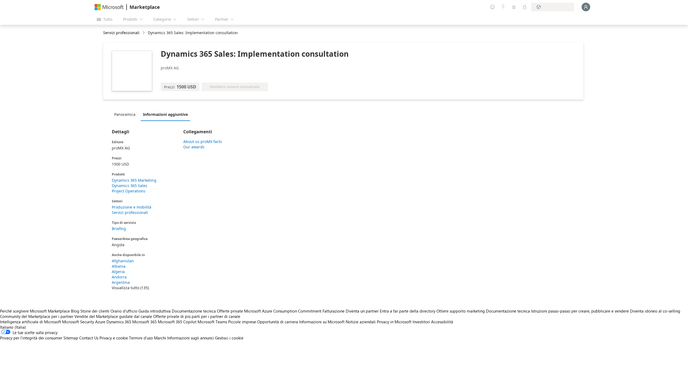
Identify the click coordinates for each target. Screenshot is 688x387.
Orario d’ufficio (123, 311)
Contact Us (88, 338)
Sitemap (70, 338)
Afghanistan (123, 260)
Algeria (118, 271)
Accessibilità (442, 321)
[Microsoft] (109, 7)
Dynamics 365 (118, 321)
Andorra (119, 277)
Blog (75, 311)
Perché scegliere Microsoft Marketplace (35, 311)
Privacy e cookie (113, 338)
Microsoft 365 (144, 321)
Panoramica (124, 114)
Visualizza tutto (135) (130, 287)
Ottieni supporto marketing (460, 311)
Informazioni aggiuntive (165, 114)
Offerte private (230, 311)
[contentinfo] (144, 33)
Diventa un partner (362, 311)
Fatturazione (333, 311)
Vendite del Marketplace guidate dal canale (113, 316)
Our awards (194, 146)
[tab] (126, 114)
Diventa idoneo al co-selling (655, 311)
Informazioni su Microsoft (322, 321)
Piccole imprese (242, 321)
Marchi (160, 338)
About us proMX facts (202, 141)
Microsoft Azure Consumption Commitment (283, 311)
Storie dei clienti (94, 311)
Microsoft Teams (212, 321)
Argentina (121, 282)
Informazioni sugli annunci (190, 338)
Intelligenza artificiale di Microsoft (30, 321)
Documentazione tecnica (194, 311)
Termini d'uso (141, 338)
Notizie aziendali (361, 321)
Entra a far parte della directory (407, 311)
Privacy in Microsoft (394, 321)
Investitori (421, 321)
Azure (100, 321)
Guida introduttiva (154, 311)
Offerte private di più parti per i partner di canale (196, 316)
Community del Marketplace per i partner (36, 316)
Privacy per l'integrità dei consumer (31, 338)
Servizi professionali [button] (121, 32)
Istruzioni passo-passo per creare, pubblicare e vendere (580, 311)
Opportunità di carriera (277, 321)
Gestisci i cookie (229, 338)
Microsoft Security (78, 321)
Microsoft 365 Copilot (177, 321)
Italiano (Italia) (13, 327)
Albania (119, 266)
